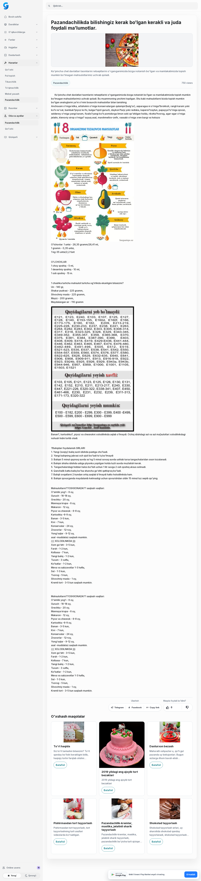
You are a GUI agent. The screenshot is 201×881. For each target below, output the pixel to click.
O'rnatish (190, 874)
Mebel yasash (12, 94)
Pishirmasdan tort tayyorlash (73, 823)
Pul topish (10, 75)
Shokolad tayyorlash (163, 823)
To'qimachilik (12, 88)
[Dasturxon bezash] (169, 732)
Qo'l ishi (9, 69)
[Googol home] (5, 5)
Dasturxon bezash (161, 746)
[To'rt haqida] (74, 732)
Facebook (137, 707)
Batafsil (60, 764)
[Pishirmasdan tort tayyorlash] (74, 808)
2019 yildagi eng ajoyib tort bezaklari (120, 773)
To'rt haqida (62, 746)
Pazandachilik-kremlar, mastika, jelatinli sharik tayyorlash (117, 826)
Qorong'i (32, 876)
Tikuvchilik (10, 82)
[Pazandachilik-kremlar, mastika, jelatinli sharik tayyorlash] (121, 808)
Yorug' (14, 876)
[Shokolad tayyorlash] (169, 808)
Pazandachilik (12, 100)
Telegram (119, 707)
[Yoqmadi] (187, 707)
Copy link (154, 707)
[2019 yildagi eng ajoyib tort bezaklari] (121, 745)
